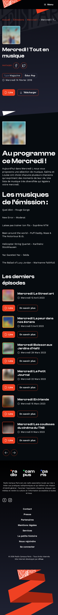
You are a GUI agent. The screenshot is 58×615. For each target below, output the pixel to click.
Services (27, 530)
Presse (27, 514)
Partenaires (27, 519)
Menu (50, 4)
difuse (40, 559)
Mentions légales (27, 525)
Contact (27, 509)
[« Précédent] (6, 453)
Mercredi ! (32, 19)
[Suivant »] (14, 453)
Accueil (6, 19)
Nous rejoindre (27, 541)
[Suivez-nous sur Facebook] (4, 500)
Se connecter (27, 546)
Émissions (18, 19)
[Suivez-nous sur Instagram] (10, 500)
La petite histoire (27, 536)
